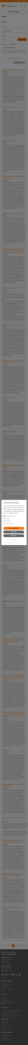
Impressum (10, 542)
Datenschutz (17, 542)
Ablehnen (13, 532)
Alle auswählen (13, 528)
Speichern (14, 535)
